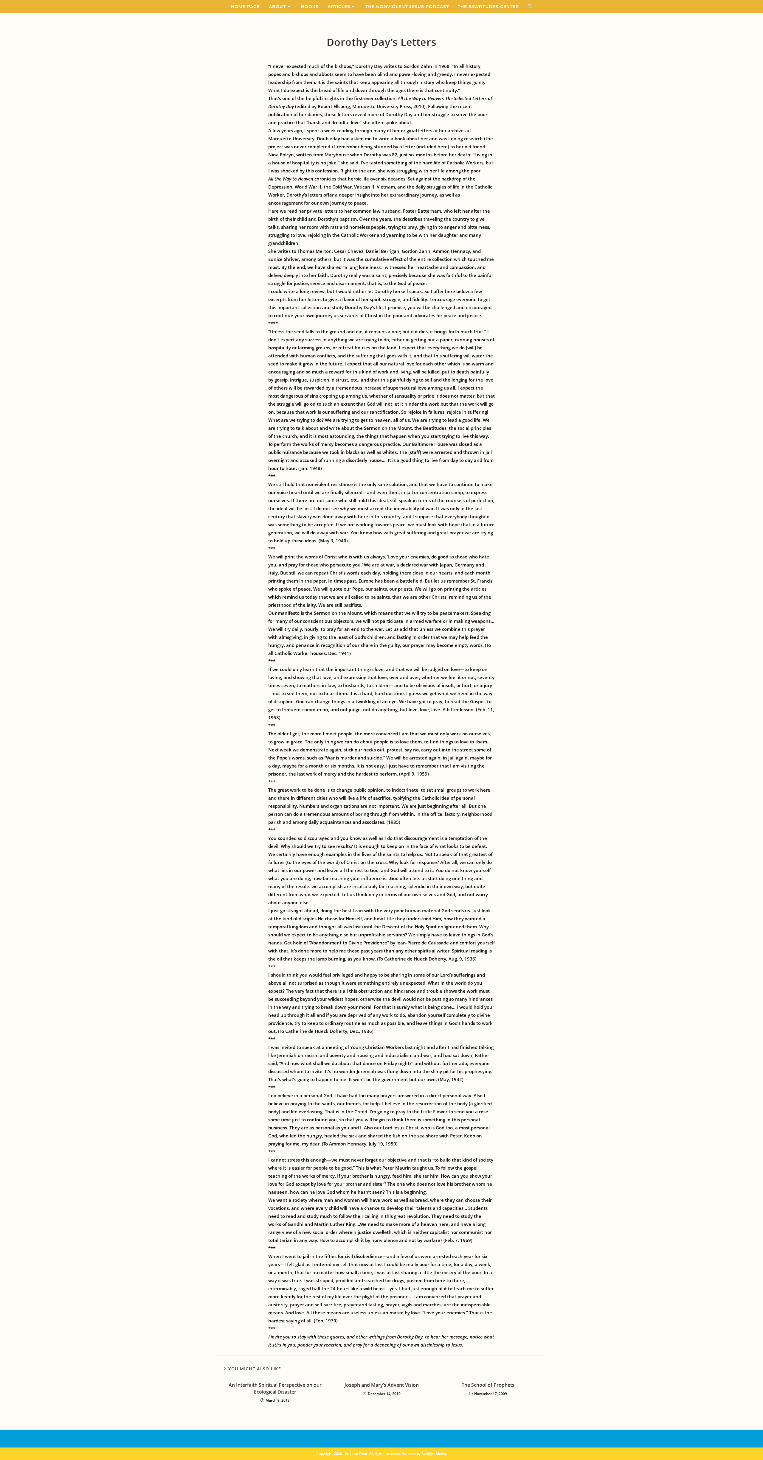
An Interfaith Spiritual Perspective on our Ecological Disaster (275, 1388)
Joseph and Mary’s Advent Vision (382, 1385)
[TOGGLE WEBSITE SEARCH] (530, 6)
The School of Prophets (488, 1385)
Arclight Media (433, 1453)
